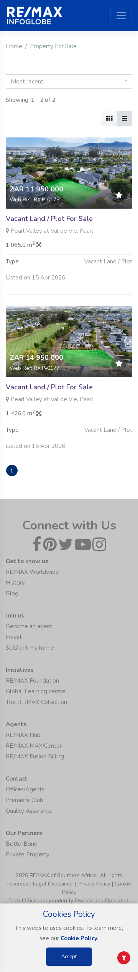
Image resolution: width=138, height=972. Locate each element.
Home (14, 46)
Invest (14, 637)
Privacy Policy (93, 883)
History (15, 582)
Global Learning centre (36, 691)
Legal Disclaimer (53, 883)
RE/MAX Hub (23, 735)
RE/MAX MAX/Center (34, 746)
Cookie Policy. (80, 938)
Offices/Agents (25, 789)
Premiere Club (24, 800)
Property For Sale (53, 46)
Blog (12, 593)
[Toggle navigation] (121, 15)
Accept (69, 956)
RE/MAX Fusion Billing (35, 756)
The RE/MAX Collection (36, 702)
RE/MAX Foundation (32, 680)
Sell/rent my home (30, 648)
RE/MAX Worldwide (32, 572)
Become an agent (29, 626)
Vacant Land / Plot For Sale (49, 218)
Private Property (27, 854)
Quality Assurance (29, 811)
